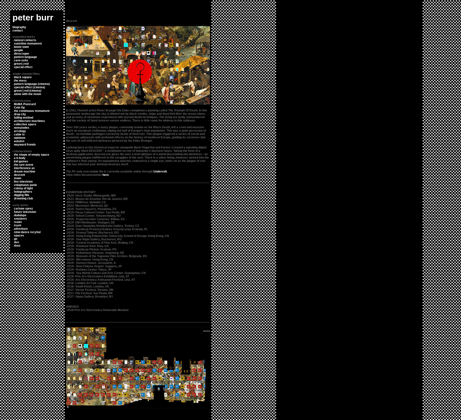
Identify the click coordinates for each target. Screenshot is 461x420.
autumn (19, 141)
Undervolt (160, 171)
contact (17, 30)
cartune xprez (23, 208)
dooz (17, 245)
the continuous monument (31, 111)
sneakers (20, 218)
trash (17, 225)
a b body (19, 158)
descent (19, 175)
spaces (19, 235)
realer (18, 222)
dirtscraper (21, 53)
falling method (23, 117)
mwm (17, 178)
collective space (25, 124)
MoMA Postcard (25, 104)
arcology (20, 131)
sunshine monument (28, 43)
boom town (21, 47)
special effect (23, 67)
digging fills (21, 195)
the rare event (23, 164)
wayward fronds (25, 144)
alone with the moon (27, 94)
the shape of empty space (31, 154)
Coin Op (19, 107)
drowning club (23, 198)
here (105, 175)
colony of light (23, 188)
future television (25, 212)
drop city (20, 114)
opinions (19, 138)
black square (23, 77)
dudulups (20, 215)
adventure (21, 228)
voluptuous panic (25, 185)
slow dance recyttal (27, 232)
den (16, 242)
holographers (23, 191)
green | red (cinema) (27, 90)
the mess (20, 80)
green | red (21, 63)
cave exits (21, 60)
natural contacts (25, 40)
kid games (21, 161)
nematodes (21, 127)
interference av (24, 168)
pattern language (25, 57)
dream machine (24, 171)
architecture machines (29, 121)
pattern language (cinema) (32, 84)
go (15, 239)
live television (23, 181)
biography (19, 27)
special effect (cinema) (29, 87)
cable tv (19, 134)
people (18, 50)
